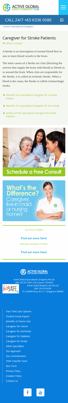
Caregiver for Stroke (16, 341)
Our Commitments (16, 356)
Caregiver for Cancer (17, 326)
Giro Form (11, 366)
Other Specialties (15, 346)
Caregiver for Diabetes (18, 336)
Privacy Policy (13, 371)
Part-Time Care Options (18, 311)
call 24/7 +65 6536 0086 (28, 20)
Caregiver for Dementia (18, 331)
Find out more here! (34, 238)
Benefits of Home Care (18, 321)
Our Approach (13, 351)
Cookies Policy (13, 376)
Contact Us (12, 380)
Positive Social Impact (17, 316)
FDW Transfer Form (16, 361)
